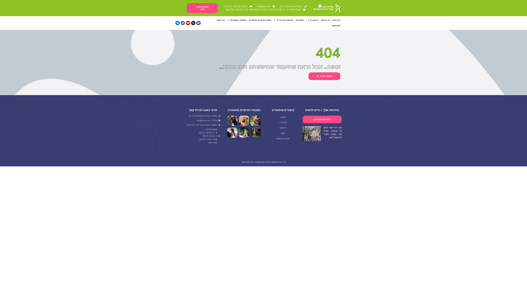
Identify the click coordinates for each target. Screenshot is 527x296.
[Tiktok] (183, 23)
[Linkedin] (177, 23)
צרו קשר (220, 20)
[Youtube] (188, 23)
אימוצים (314, 20)
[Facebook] (198, 23)
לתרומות (336, 25)
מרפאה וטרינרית (285, 20)
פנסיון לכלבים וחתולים (260, 20)
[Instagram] (193, 23)
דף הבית (336, 20)
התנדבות (300, 20)
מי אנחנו (325, 20)
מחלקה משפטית (238, 20)
